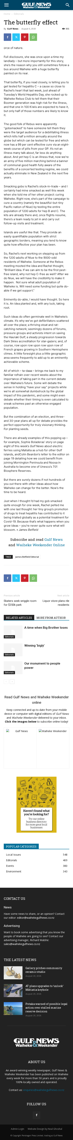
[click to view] (20, 748)
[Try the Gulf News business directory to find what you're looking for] (36, 805)
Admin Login (17, 1128)
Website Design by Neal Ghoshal (45, 1128)
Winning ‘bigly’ (34, 645)
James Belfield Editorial (27, 556)
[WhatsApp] (33, 37)
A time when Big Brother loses (46, 627)
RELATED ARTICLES (19, 618)
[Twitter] (16, 37)
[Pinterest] (24, 37)
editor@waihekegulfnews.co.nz (35, 917)
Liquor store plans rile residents (56, 602)
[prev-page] (6, 681)
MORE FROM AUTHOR (51, 618)
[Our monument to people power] (13, 667)
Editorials (19, 13)
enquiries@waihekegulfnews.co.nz (43, 1090)
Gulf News (12, 28)
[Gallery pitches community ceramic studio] (13, 972)
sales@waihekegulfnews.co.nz (22, 944)
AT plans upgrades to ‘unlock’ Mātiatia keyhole (44, 987)
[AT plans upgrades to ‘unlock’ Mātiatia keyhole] (13, 990)
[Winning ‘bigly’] (13, 649)
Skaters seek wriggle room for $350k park (20, 602)
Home (7, 13)
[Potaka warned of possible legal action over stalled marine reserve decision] (13, 1008)
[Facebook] (7, 37)
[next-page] (12, 681)
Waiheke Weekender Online (40, 544)
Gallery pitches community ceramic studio (43, 970)
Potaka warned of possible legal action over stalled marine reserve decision (46, 1007)
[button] (6, 5)
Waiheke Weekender (53, 697)
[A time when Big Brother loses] (13, 632)
